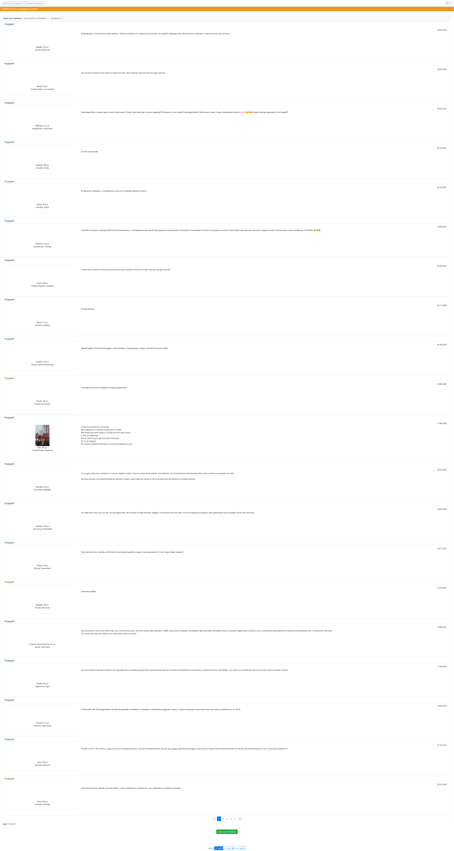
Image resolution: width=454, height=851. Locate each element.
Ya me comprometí (89, 151)
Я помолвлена (87, 309)
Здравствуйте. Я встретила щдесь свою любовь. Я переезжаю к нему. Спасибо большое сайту (124, 348)
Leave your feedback (12, 18)
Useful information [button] (35, 3)
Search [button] (18, 3)
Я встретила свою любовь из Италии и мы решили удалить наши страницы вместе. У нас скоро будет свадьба (132, 552)
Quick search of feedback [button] (35, 18)
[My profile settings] (448, 3)
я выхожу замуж (88, 591)
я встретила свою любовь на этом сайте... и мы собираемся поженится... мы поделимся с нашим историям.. (131, 788)
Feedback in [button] (56, 18)
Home (8, 3)
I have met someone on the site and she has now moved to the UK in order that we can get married (125, 269)
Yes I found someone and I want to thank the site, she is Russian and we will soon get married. (123, 73)
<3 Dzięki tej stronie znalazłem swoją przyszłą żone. (104, 387)
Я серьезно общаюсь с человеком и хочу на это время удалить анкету (113, 191)
